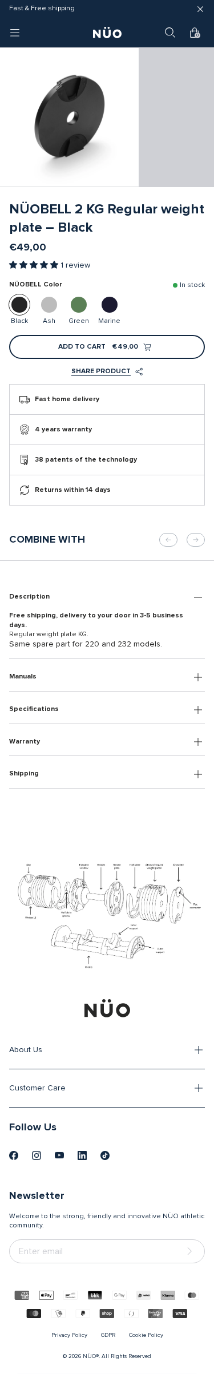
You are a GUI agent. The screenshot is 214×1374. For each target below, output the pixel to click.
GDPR (108, 1335)
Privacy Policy (69, 1335)
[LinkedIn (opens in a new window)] (82, 1155)
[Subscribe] (191, 1251)
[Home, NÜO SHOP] (107, 32)
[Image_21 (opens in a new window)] (105, 1155)
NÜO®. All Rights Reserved (117, 1356)
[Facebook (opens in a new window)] (13, 1155)
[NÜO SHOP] (107, 1008)
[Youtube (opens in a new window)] (59, 1155)
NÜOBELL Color (35, 284)
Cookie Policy (146, 1335)
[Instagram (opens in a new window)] (36, 1155)
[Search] (170, 32)
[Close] (200, 9)
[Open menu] (15, 32)
